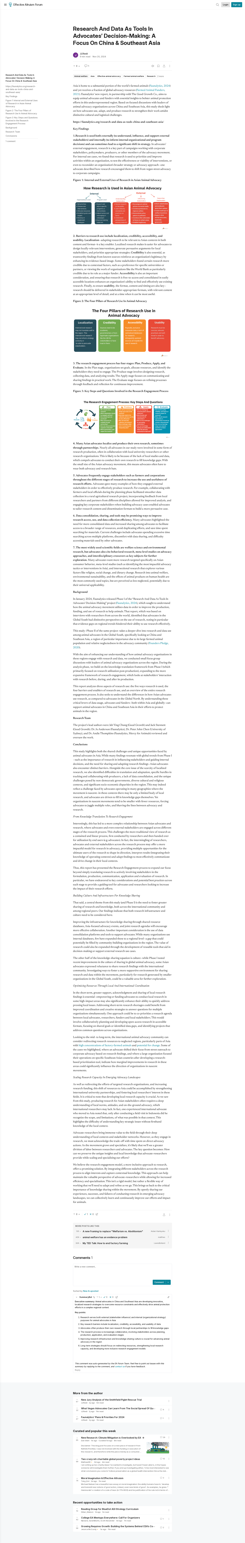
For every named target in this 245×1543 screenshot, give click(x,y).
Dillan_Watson (87, 1512)
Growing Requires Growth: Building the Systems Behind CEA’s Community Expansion (127, 1526)
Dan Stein (85, 1440)
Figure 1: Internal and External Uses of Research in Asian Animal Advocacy (22, 103)
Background (11, 127)
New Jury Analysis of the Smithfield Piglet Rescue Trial (111, 1399)
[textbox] (122, 1272)
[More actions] (169, 66)
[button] (76, 1297)
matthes (161, 1237)
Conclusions (11, 136)
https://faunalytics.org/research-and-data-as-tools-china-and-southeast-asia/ (21, 89)
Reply (77, 1370)
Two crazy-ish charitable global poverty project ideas (110, 1459)
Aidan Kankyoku (158, 1231)
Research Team (13, 132)
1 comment (10, 141)
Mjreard (84, 1521)
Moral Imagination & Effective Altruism (102, 1478)
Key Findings (11, 96)
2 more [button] (160, 76)
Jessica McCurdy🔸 (90, 1529)
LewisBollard (159, 1243)
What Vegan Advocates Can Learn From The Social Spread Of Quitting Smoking (125, 1408)
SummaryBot (85, 1297)
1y (94, 1297)
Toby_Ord (85, 1481)
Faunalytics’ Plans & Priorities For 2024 (102, 1417)
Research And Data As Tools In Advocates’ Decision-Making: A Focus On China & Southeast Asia (21, 78)
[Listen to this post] (152, 66)
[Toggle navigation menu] (5, 4)
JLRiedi (84, 53)
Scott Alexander (108, 1521)
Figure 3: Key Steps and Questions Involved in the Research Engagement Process (22, 120)
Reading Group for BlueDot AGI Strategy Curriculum (110, 1509)
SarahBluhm (94, 1521)
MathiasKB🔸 (87, 1462)
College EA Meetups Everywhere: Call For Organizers (110, 1517)
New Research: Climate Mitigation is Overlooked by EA (111, 1437)
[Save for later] (158, 66)
